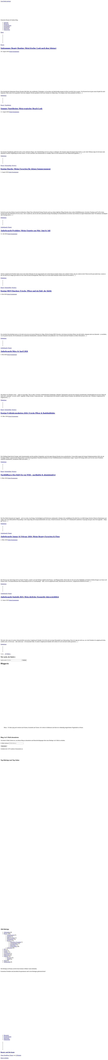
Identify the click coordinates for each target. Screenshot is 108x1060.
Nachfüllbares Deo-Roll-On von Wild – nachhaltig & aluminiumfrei (28, 475)
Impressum (6, 28)
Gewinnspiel (7, 953)
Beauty (2, 45)
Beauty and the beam (7, 1052)
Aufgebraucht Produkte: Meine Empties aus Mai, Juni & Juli (25, 231)
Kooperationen (7, 25)
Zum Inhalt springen (6, 1)
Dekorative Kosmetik (15, 942)
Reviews (14, 165)
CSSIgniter (18, 1055)
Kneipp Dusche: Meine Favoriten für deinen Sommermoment (26, 169)
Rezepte (9, 957)
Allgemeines (7, 932)
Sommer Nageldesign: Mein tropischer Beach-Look (21, 109)
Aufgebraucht (4, 227)
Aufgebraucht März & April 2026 (14, 351)
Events (5, 950)
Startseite (6, 22)
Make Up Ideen (11, 938)
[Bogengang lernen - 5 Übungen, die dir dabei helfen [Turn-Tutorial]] (8, 809)
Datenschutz (7, 29)
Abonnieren (3, 746)
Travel (5, 960)
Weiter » (9, 654)
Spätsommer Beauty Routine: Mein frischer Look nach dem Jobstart (28, 48)
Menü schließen (5, 1058)
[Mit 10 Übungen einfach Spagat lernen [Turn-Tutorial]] (8, 777)
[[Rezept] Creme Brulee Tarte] (8, 842)
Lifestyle (6, 956)
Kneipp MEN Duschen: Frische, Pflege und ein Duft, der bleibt (26, 291)
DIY (5, 949)
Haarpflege (13, 945)
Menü (2, 32)
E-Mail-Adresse (5, 743)
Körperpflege (8, 165)
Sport (8, 959)
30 (5, 654)
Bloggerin (6, 24)
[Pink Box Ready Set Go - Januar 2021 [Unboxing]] (8, 890)
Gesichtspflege (13, 943)
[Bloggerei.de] (4, 1029)
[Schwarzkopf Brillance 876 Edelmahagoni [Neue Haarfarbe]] (8, 874)
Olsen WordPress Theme (7, 1055)
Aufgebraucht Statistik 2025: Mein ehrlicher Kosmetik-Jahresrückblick (30, 597)
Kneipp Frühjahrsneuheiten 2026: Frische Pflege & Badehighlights (28, 413)
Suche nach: (4, 660)
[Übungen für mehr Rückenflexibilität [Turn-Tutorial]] (8, 858)
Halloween (6, 955)
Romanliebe (7, 27)
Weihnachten (7, 962)
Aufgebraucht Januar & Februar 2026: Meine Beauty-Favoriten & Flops (30, 537)
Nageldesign (8, 105)
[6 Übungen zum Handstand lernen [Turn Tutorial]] (8, 826)
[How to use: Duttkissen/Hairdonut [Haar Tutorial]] (8, 922)
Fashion (6, 952)
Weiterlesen (3, 95)
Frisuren (9, 936)
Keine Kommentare (14, 51)
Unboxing (9, 947)
